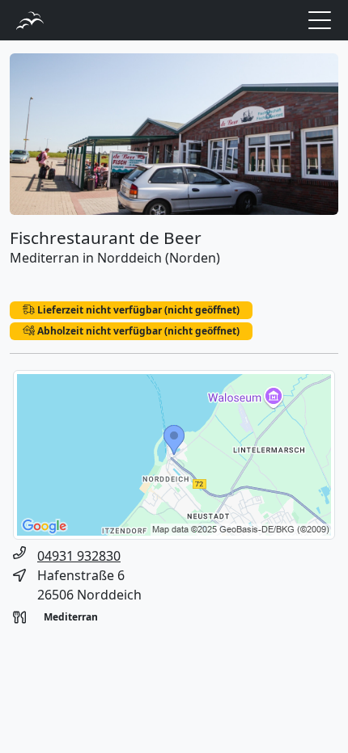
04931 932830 (79, 556)
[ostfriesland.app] (30, 18)
